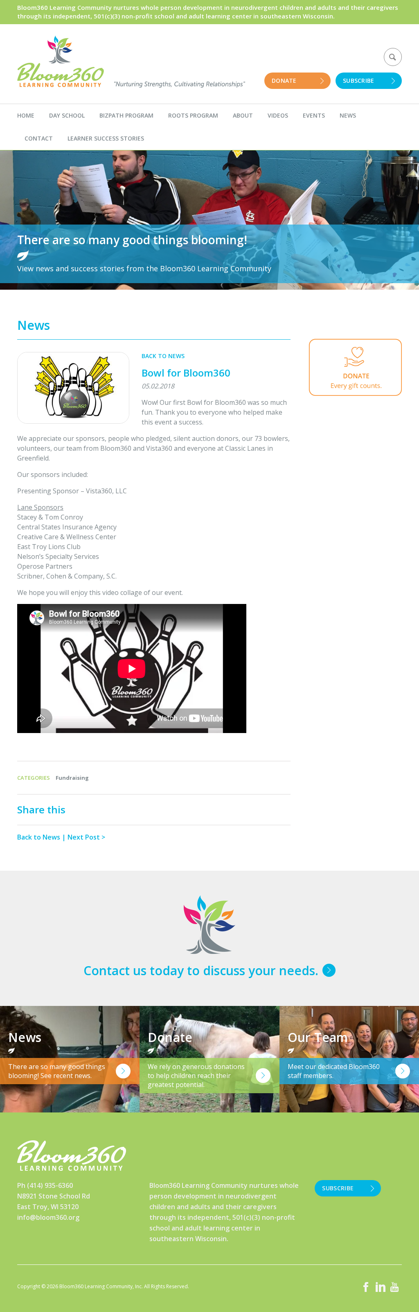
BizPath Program (126, 115)
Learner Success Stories (106, 138)
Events (314, 115)
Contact (39, 138)
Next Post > (86, 837)
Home (25, 115)
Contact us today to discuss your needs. (200, 970)
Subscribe (358, 80)
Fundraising (72, 777)
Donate (284, 80)
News (348, 115)
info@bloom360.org (48, 1217)
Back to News (163, 356)
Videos (278, 115)
